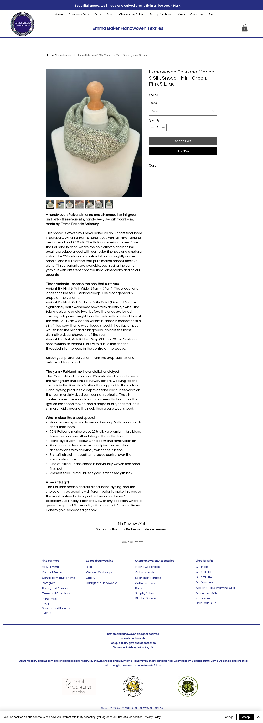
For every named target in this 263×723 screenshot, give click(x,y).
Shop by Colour (144, 593)
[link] (245, 27)
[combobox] (183, 111)
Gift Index (202, 567)
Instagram (48, 583)
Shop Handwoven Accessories (154, 560)
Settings (228, 717)
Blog (89, 567)
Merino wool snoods (147, 567)
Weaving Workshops (99, 572)
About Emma (50, 567)
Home (50, 55)
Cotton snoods (144, 572)
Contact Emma (52, 572)
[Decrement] (151, 127)
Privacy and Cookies (55, 588)
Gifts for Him (204, 577)
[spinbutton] (157, 127)
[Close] (258, 717)
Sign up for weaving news (58, 577)
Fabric (153, 103)
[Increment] (163, 127)
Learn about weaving (99, 560)
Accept (246, 717)
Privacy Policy (152, 717)
